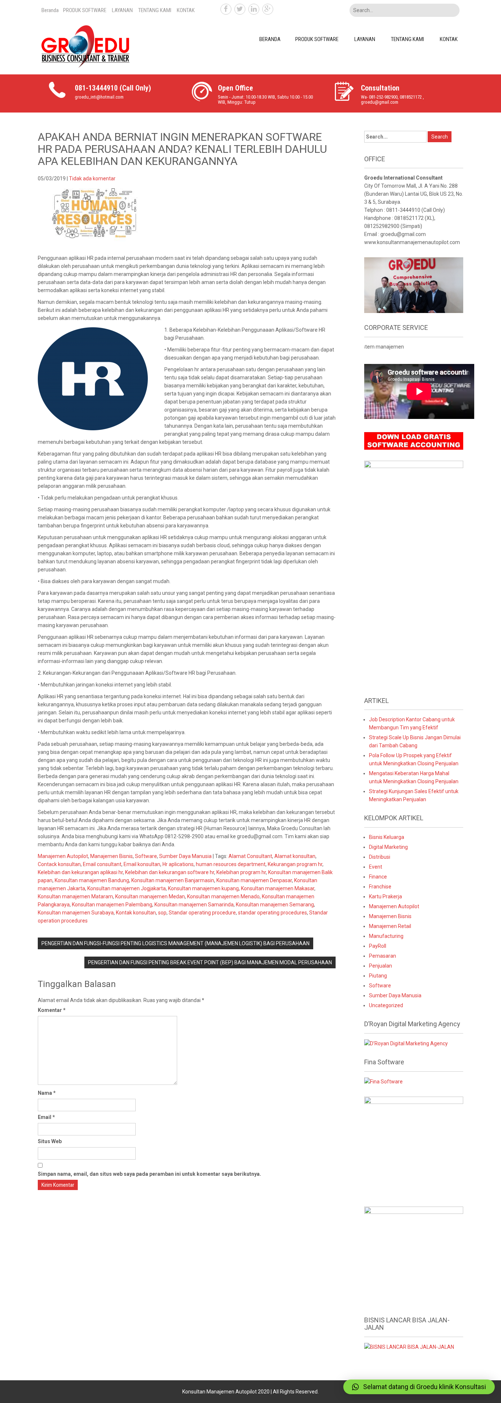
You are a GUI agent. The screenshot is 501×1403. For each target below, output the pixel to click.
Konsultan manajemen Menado (223, 896)
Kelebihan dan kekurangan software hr (169, 872)
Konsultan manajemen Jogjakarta (126, 888)
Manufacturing (386, 936)
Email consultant (102, 864)
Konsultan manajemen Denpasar (254, 880)
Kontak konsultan (136, 913)
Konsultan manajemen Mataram (75, 896)
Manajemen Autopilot (63, 856)
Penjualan (380, 966)
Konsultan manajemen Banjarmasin (172, 880)
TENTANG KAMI (154, 10)
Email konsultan (142, 864)
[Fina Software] (383, 1081)
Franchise (380, 887)
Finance (378, 877)
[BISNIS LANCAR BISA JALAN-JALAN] (409, 1346)
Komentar (52, 1010)
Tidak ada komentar (92, 178)
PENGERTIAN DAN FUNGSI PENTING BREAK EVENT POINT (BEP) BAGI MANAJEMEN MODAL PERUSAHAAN (210, 962)
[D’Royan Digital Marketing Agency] (406, 1043)
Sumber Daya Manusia (185, 856)
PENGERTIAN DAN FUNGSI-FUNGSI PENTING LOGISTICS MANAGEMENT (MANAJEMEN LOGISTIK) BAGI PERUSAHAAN (175, 943)
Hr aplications (178, 864)
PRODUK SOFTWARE (84, 10)
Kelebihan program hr (241, 872)
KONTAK (186, 10)
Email (46, 1117)
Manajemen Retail (390, 926)
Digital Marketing (388, 847)
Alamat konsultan (294, 856)
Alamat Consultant (250, 856)
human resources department (231, 864)
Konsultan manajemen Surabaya (76, 913)
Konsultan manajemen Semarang (275, 904)
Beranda (50, 10)
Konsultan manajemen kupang (203, 888)
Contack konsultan (59, 864)
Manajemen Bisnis (111, 856)
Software (146, 856)
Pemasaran (382, 956)
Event (375, 867)
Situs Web (50, 1141)
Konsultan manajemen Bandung (92, 880)
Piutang (378, 976)
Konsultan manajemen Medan (150, 896)
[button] (419, 1387)
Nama (47, 1093)
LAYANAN (122, 10)
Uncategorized (386, 1005)
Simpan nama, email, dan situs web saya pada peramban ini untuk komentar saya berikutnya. (149, 1174)
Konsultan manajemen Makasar (277, 888)
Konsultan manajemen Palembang (112, 904)
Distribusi (379, 857)
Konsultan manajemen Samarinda (194, 904)
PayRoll (377, 946)
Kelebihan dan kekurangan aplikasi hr (80, 872)
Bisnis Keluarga (386, 837)
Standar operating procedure (202, 913)
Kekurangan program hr (295, 864)
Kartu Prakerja (385, 896)
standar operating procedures (272, 913)
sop (162, 913)
